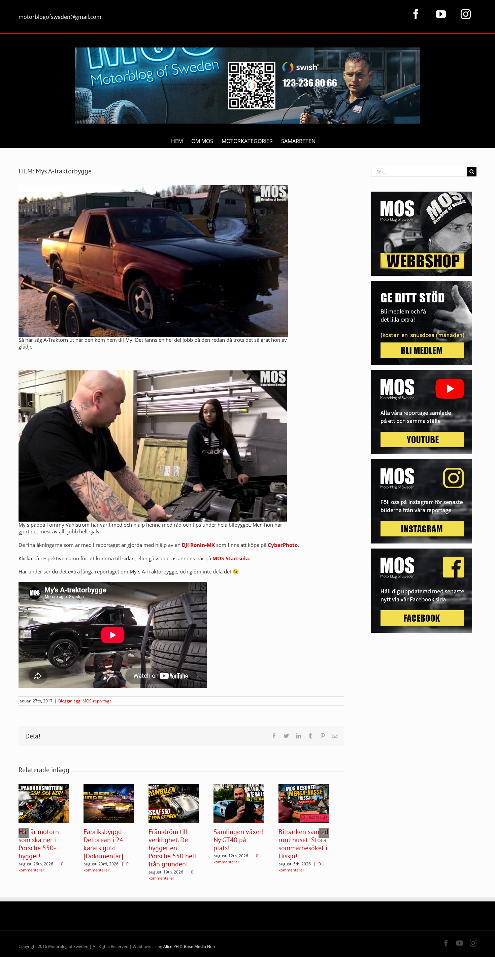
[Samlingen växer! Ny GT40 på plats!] (238, 802)
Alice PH (171, 946)
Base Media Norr (200, 946)
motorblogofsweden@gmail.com (60, 17)
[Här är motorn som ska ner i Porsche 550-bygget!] (44, 802)
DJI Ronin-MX (198, 544)
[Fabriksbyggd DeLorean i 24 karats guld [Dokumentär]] (109, 802)
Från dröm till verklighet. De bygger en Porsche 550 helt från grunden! (172, 847)
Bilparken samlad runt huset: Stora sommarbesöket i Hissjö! (303, 843)
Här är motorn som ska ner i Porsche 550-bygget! (39, 843)
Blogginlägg (69, 701)
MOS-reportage (97, 701)
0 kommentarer (41, 867)
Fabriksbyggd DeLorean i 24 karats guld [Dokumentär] (103, 843)
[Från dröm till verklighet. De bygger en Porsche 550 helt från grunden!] (173, 802)
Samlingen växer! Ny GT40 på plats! (238, 839)
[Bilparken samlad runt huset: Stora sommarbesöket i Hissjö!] (303, 802)
